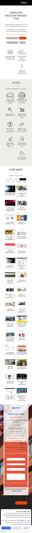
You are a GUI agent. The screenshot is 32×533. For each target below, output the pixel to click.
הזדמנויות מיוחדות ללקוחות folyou (20, 508)
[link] (24, 3)
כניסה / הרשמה (21, 503)
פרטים (23, 472)
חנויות (7, 182)
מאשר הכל (6, 528)
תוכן (13, 182)
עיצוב (24, 182)
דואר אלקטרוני (22, 467)
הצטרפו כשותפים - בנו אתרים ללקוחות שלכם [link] (16, 34)
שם (24, 457)
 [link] (5, 9)
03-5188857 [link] (15, 425)
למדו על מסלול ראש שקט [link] (16, 431)
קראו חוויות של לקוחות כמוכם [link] (12, 42)
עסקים (16, 179)
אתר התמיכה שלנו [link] (10, 420)
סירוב (26, 528)
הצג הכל (23, 179)
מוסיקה (19, 182)
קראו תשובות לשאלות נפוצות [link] (16, 417)
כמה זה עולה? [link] (22, 42)
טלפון (24, 462)
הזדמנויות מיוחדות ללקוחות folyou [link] (16, 438)
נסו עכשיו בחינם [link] (22, 38)
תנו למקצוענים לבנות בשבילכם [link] (12, 38)
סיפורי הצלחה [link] (17, 175)
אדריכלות (9, 179)
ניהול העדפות (16, 528)
